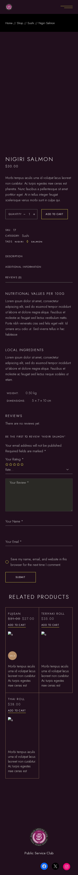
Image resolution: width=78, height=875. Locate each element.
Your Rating (14, 459)
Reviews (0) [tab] (13, 277)
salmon (37, 241)
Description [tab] (14, 256)
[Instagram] (66, 866)
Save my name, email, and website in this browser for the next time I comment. (39, 562)
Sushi (25, 235)
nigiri (19, 241)
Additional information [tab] (23, 267)
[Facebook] (44, 866)
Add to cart (54, 214)
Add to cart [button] (17, 625)
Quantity (15, 214)
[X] (55, 866)
